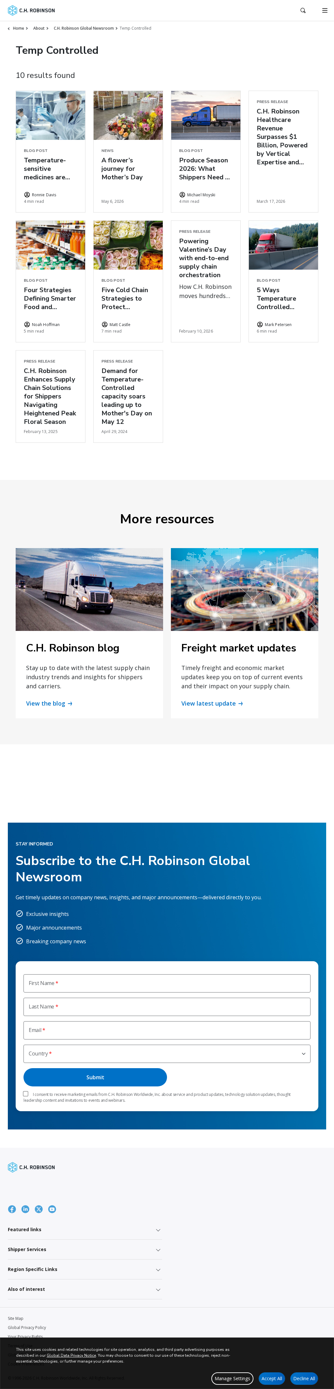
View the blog (45, 703)
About (39, 28)
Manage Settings (232, 1378)
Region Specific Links (32, 1269)
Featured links (24, 1229)
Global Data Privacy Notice (71, 1355)
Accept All (272, 1378)
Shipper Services (27, 1249)
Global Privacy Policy (27, 1327)
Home (18, 28)
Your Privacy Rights (25, 1336)
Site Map (15, 1318)
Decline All (304, 1378)
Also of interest (26, 1289)
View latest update (208, 703)
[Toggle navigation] (325, 10)
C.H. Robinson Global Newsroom (84, 28)
